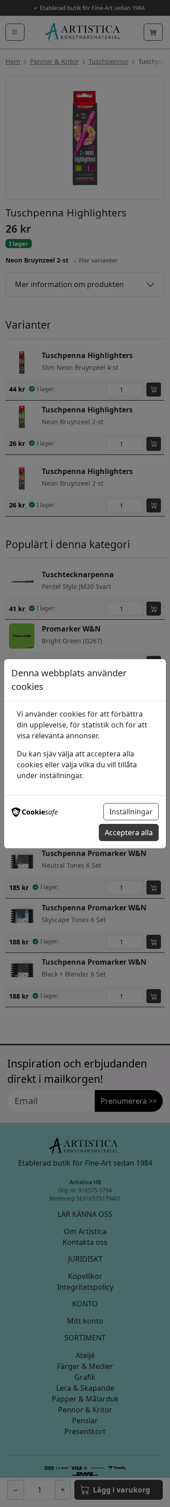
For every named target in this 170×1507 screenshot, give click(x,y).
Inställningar (131, 812)
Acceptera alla (129, 832)
